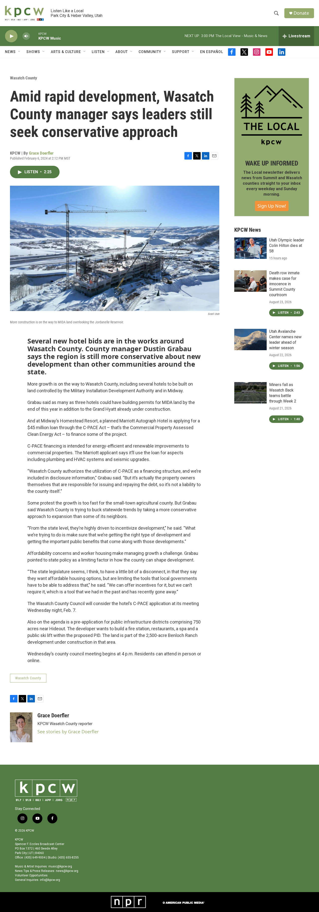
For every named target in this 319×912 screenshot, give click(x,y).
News (10, 52)
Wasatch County (23, 77)
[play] (11, 36)
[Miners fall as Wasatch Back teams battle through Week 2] (250, 392)
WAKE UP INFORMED (271, 163)
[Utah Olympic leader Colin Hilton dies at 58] (250, 248)
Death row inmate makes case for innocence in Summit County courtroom (284, 284)
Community (150, 52)
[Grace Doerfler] (21, 727)
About (121, 52)
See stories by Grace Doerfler (68, 732)
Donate (301, 13)
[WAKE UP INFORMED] (272, 115)
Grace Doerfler (41, 153)
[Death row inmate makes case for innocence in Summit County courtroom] (250, 281)
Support (180, 52)
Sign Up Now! (271, 206)
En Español (211, 52)
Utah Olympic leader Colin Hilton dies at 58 (286, 245)
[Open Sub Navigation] (19, 52)
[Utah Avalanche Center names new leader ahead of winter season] (250, 339)
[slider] (34, 36)
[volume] (26, 36)
